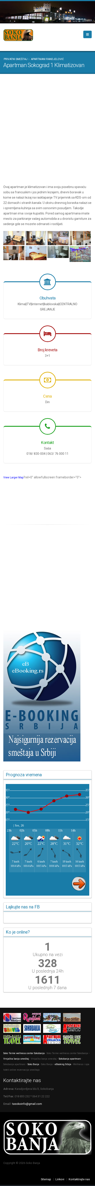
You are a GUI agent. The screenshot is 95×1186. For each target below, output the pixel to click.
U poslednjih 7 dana (47, 987)
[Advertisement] (47, 129)
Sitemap (46, 1179)
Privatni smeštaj (15, 59)
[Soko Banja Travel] (13, 1040)
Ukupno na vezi (48, 954)
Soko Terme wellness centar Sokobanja (24, 1053)
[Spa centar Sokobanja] (73, 1018)
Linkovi (59, 1179)
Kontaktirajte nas (79, 1179)
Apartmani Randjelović (47, 59)
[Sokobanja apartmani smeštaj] (33, 1029)
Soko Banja (34, 1064)
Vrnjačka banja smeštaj (16, 1058)
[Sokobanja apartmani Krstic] (73, 1029)
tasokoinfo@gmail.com (27, 1103)
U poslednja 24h (47, 971)
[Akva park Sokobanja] (53, 1018)
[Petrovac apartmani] (33, 1040)
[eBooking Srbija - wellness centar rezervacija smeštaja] (47, 695)
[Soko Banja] (53, 1029)
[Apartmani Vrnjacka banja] (53, 1040)
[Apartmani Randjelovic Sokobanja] (33, 1018)
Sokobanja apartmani (70, 1058)
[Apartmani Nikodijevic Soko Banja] (13, 1018)
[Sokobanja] (13, 1029)
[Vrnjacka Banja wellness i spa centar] (73, 1040)
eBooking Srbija (63, 1064)
